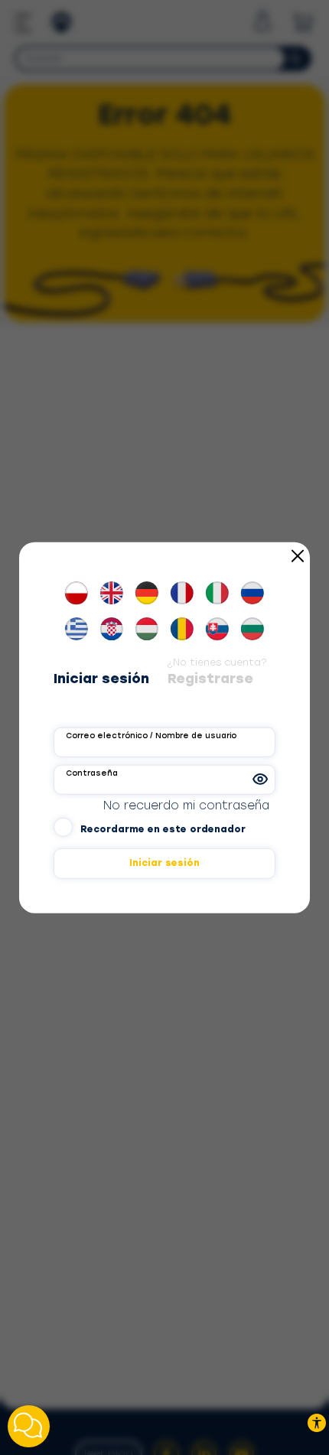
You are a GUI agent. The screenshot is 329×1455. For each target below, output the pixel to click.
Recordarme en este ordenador (163, 829)
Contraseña (92, 773)
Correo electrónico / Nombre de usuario (151, 736)
